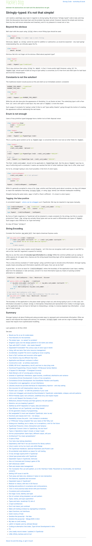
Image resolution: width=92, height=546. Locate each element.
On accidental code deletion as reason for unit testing (27, 451)
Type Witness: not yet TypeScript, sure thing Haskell (26, 408)
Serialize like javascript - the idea (20, 516)
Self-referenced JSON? (17, 464)
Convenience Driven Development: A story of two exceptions (30, 378)
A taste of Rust (14, 438)
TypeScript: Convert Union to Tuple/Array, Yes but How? (28, 428)
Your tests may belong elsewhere (20, 441)
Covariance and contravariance (19, 491)
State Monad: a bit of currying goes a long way (25, 373)
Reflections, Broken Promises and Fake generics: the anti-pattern (31, 401)
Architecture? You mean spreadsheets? (22, 436)
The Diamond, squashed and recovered (22, 478)
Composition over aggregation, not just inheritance (26, 383)
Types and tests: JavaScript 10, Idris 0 (22, 501)
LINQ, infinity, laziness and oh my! (20, 534)
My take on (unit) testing (17, 521)
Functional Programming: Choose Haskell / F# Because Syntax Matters (33, 368)
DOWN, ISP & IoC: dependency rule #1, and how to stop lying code (31, 365)
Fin (10, 529)
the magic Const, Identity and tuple (21, 494)
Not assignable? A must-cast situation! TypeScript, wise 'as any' (30, 413)
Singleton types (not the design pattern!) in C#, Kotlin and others (31, 343)
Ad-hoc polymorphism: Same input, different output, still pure (30, 433)
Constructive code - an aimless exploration (23, 363)
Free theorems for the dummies (19, 338)
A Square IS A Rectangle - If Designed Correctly (25, 370)
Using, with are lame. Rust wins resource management (27, 350)
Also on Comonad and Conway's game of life (24, 461)
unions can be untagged (30, 202)
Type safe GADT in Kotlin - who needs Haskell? (25, 345)
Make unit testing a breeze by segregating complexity (27, 509)
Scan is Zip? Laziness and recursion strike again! (25, 355)
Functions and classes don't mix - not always (24, 416)
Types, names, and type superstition (21, 499)
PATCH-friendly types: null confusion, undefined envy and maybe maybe (33, 396)
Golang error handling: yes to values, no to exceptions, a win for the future (34, 423)
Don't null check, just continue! (19, 506)
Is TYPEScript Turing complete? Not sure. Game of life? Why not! (31, 421)
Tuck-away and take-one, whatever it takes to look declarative (30, 476)
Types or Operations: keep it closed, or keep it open (26, 431)
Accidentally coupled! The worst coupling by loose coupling (29, 353)
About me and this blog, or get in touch (19, 541)
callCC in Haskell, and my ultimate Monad (23, 524)
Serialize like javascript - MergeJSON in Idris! (24, 519)
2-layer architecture (15, 504)
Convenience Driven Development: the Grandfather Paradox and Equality (34, 380)
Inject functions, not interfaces (19, 511)
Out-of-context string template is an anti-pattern (25, 496)
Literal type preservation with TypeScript (23, 456)
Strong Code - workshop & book (74, 1)
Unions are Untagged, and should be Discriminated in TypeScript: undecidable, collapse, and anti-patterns (45, 393)
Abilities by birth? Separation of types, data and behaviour (29, 406)
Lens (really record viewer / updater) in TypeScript (26, 531)
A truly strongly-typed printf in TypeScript (23, 454)
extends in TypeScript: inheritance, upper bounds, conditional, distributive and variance (38, 375)
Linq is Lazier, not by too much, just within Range (25, 446)
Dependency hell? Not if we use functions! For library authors (29, 443)
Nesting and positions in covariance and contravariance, (28, 486)
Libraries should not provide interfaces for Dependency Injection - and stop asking (37, 385)
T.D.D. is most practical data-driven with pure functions (27, 489)
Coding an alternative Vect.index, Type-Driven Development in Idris (32, 526)
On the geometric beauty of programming (23, 411)
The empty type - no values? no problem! (23, 340)
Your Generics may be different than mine (23, 358)
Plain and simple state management (21, 466)
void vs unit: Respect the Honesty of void (23, 398)
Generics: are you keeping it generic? (21, 403)
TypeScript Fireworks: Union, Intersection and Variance (27, 426)
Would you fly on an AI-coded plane (21, 335)
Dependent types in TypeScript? (20, 481)
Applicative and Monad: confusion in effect (23, 360)
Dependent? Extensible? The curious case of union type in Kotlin (31, 348)
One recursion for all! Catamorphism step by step (25, 388)
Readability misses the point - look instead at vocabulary (28, 418)
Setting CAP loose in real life (18, 473)
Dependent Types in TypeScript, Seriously (23, 459)
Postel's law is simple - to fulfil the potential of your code (28, 391)
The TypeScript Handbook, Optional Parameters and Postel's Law (31, 449)
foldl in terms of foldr (16, 514)
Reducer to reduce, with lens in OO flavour (23, 483)
